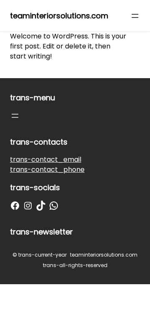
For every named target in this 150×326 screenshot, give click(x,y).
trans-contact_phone (47, 169)
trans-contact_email (45, 159)
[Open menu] (135, 16)
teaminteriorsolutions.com (59, 15)
